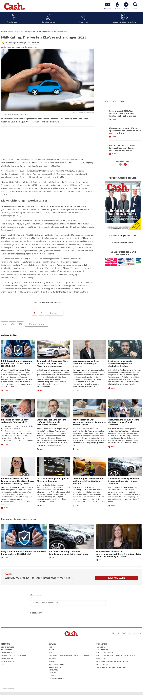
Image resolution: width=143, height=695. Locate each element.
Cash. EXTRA (100, 647)
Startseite (54, 313)
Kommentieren (36, 324)
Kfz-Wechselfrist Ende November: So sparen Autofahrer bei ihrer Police (89, 422)
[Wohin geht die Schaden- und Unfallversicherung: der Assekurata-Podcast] (53, 408)
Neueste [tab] (108, 102)
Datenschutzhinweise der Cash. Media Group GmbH (69, 656)
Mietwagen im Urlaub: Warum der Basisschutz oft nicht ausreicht (123, 422)
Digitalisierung (7, 658)
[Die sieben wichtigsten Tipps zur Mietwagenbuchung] (53, 466)
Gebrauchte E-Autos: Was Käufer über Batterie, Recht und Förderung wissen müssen (53, 363)
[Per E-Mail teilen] (20, 324)
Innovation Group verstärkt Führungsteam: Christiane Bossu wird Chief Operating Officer (17, 481)
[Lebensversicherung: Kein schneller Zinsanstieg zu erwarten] (89, 349)
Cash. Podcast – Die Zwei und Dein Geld (111, 667)
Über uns (52, 673)
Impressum (53, 658)
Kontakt (52, 661)
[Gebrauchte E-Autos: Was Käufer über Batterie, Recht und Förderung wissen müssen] (53, 349)
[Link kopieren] (4, 324)
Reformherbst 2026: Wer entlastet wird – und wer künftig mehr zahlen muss (122, 113)
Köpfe (3, 664)
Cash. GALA (100, 658)
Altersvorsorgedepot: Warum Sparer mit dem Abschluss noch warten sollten (125, 130)
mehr (114, 119)
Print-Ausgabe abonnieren (123, 242)
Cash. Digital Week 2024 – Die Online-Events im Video (116, 656)
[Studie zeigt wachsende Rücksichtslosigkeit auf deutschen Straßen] (125, 349)
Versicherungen (13, 22)
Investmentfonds (48, 22)
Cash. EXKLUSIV (102, 650)
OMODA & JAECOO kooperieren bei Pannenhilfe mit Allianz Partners (88, 481)
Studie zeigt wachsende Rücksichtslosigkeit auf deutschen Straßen (120, 363)
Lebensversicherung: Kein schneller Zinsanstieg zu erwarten (86, 363)
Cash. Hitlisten (102, 664)
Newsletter (53, 670)
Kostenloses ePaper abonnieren (122, 235)
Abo (50, 647)
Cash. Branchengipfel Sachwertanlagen (112, 661)
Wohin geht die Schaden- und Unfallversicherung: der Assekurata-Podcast (51, 422)
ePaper (51, 650)
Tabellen (52, 676)
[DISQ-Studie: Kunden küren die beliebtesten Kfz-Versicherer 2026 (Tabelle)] (18, 349)
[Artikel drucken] (12, 324)
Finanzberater (84, 22)
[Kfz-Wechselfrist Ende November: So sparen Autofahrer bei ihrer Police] (89, 408)
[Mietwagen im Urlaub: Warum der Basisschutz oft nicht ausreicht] (125, 408)
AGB (50, 653)
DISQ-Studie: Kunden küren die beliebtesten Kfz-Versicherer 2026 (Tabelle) (16, 363)
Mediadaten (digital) (57, 664)
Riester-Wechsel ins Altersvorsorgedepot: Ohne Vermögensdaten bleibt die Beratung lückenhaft (118, 554)
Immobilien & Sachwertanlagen (124, 22)
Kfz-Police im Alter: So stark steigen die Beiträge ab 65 (15, 421)
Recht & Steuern (7, 661)
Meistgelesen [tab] (118, 102)
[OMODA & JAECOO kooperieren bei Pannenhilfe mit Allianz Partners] (89, 466)
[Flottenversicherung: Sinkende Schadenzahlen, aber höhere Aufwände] (125, 466)
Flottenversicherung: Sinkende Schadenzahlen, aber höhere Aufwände (123, 481)
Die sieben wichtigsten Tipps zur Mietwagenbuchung (53, 479)
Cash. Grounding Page (57, 679)
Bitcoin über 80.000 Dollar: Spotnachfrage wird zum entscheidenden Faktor (122, 148)
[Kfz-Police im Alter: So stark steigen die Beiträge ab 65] (18, 408)
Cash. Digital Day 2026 (104, 653)
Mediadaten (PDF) (55, 667)
